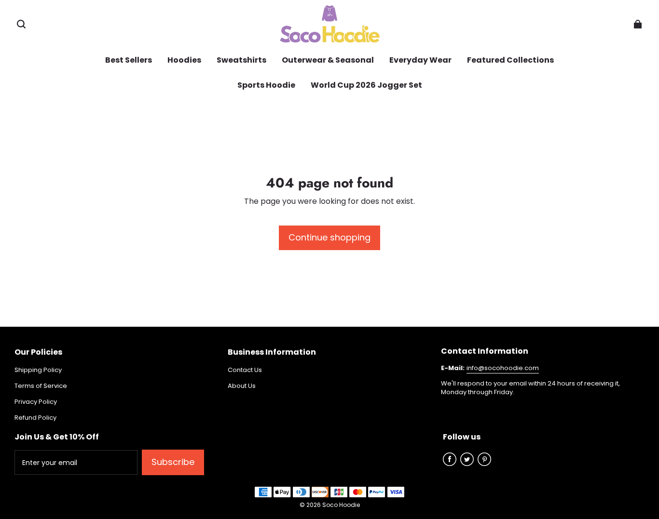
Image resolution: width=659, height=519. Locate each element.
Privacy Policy (35, 402)
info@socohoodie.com (503, 368)
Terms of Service (40, 386)
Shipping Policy (38, 370)
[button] (21, 24)
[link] (328, 60)
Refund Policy (35, 417)
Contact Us (245, 370)
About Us (242, 386)
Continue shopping (329, 237)
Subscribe (172, 462)
